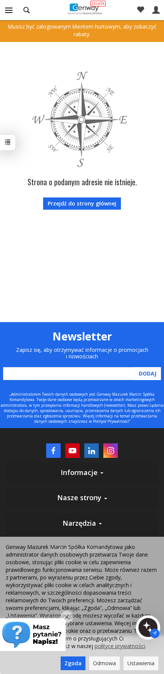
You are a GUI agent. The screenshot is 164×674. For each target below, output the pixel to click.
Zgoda (73, 663)
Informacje (80, 472)
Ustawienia (140, 663)
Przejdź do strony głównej (82, 203)
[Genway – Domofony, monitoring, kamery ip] (82, 9)
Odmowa (104, 663)
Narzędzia (80, 523)
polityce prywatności (120, 646)
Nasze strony (80, 497)
